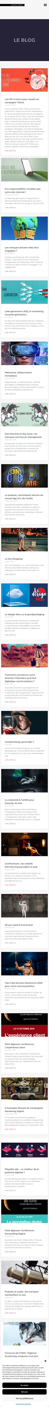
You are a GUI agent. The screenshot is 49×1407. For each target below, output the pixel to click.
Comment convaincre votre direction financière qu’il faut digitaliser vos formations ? (20, 678)
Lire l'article (10, 151)
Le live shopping (13, 559)
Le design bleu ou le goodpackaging (24, 614)
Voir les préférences (24, 1398)
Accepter (24, 1385)
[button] (45, 1361)
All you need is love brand (19, 925)
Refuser (24, 1392)
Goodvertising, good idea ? (19, 742)
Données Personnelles (23, 1404)
